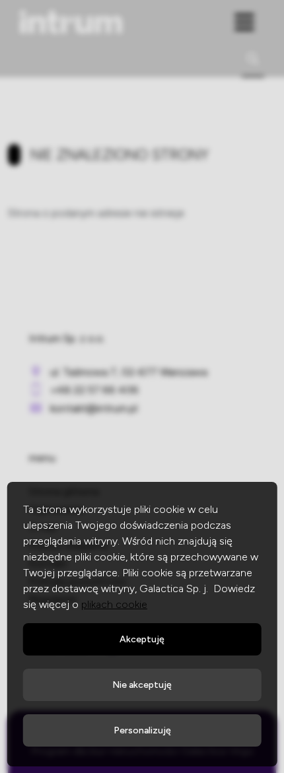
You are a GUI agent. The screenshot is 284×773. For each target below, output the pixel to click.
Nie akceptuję (142, 684)
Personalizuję (142, 730)
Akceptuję (142, 639)
